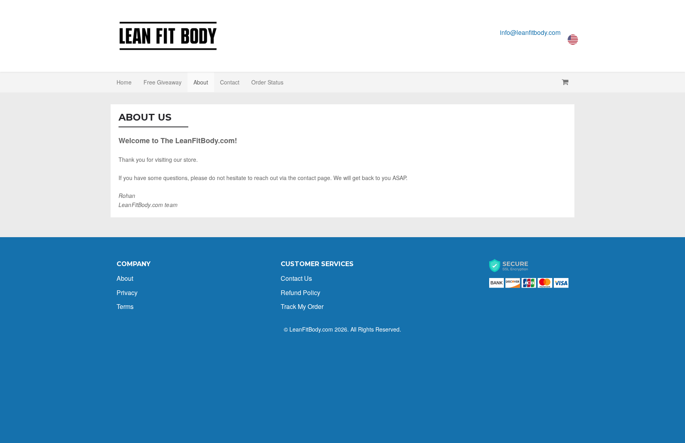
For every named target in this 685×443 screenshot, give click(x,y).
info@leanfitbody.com (530, 32)
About (200, 82)
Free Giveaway (163, 82)
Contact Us (296, 278)
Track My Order (302, 306)
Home (124, 82)
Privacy (127, 292)
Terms (125, 306)
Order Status (267, 82)
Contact (229, 82)
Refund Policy (300, 292)
